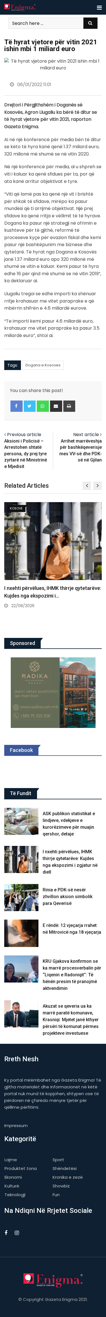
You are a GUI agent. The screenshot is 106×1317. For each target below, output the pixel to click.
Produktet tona (21, 1168)
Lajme (11, 1160)
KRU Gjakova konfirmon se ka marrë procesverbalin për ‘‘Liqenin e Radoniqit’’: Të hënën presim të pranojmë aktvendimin (72, 975)
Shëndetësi (65, 1168)
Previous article (24, 434)
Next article (86, 434)
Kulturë (12, 1186)
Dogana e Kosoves (42, 365)
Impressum (16, 1125)
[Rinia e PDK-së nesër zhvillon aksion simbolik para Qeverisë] (21, 897)
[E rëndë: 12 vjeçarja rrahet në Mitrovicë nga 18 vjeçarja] (21, 933)
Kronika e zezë (68, 1177)
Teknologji (15, 1195)
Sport (58, 1160)
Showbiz (61, 1186)
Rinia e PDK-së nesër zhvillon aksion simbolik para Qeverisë (67, 896)
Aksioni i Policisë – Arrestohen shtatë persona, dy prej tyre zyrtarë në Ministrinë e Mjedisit (25, 453)
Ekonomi (13, 1177)
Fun (56, 1195)
